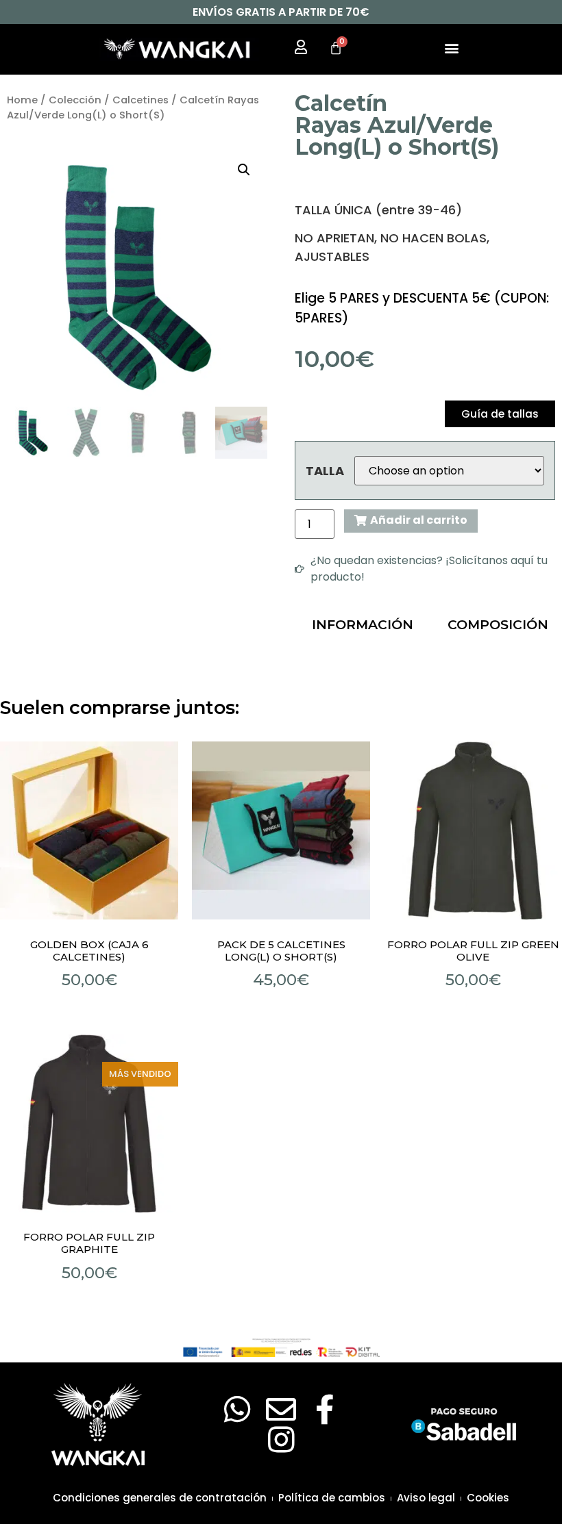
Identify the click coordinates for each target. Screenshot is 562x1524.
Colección (75, 100)
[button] (451, 47)
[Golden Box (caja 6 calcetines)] (89, 830)
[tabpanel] (425, 658)
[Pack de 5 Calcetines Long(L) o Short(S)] (281, 830)
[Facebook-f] (325, 1410)
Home (22, 100)
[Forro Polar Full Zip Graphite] (89, 1123)
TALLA (325, 471)
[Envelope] (281, 1410)
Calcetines (140, 100)
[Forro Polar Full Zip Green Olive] (473, 830)
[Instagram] (281, 1440)
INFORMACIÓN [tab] (362, 625)
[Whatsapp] (237, 1410)
